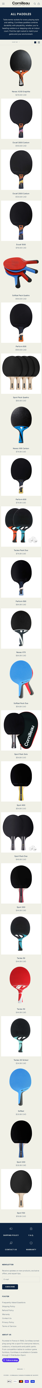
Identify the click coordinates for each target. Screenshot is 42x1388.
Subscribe (10, 1287)
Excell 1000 (21, 244)
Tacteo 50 (21, 958)
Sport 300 (21, 907)
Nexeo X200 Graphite (21, 91)
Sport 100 (21, 1213)
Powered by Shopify (31, 1375)
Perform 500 (21, 601)
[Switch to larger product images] (35, 42)
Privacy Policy (8, 1322)
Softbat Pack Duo (21, 703)
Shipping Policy (11, 1235)
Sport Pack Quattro (21, 397)
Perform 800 (21, 346)
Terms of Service (9, 1326)
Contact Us (6, 1318)
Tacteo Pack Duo (21, 550)
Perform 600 (21, 499)
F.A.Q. (31, 1235)
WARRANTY (31, 1249)
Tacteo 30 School (21, 1060)
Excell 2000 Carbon (21, 193)
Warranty (6, 1314)
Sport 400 (21, 805)
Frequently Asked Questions (13, 1302)
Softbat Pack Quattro (21, 295)
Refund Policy (8, 1310)
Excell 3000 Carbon (21, 142)
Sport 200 (21, 1162)
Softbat (21, 1111)
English (20, 1369)
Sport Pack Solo (21, 754)
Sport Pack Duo (20, 856)
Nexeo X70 (21, 652)
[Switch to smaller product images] (39, 42)
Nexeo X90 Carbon (21, 448)
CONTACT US (11, 1249)
